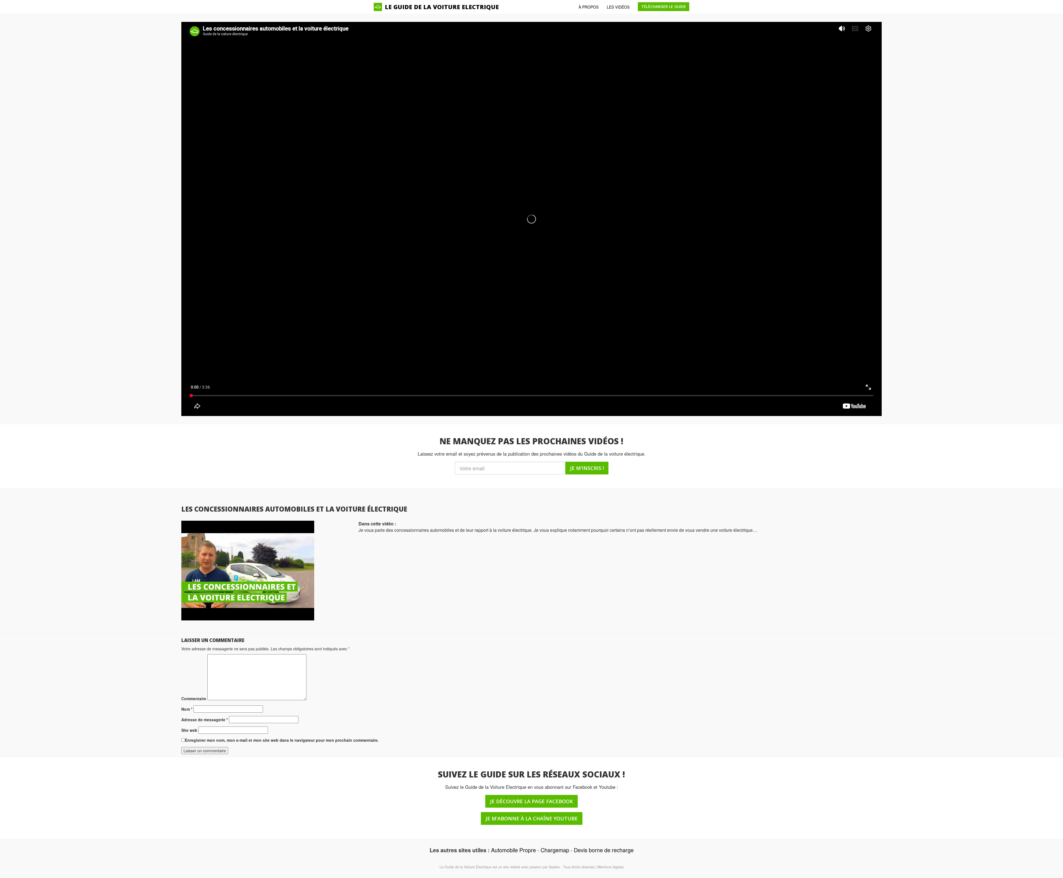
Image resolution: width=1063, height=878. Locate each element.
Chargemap (555, 850)
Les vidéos (618, 7)
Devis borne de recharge (604, 850)
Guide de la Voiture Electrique (468, 866)
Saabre (554, 866)
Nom (186, 709)
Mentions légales (610, 866)
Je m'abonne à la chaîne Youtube (532, 818)
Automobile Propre (513, 850)
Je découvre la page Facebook (531, 801)
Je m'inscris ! (587, 468)
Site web (189, 730)
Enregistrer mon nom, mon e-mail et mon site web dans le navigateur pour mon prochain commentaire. (282, 740)
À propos (588, 7)
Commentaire (193, 698)
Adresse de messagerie (204, 719)
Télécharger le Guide (663, 6)
